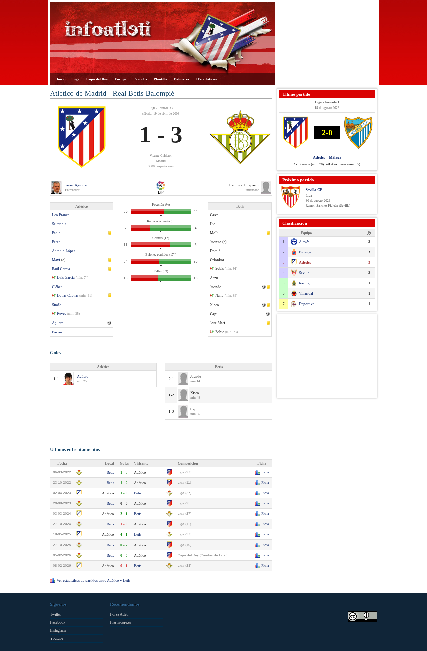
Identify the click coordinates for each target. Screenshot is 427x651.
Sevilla (304, 273)
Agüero (58, 323)
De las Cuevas (67, 295)
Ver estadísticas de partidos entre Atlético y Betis (93, 580)
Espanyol (306, 252)
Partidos (140, 79)
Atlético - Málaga (327, 157)
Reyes (61, 313)
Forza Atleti (119, 614)
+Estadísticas (206, 79)
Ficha (265, 472)
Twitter (55, 614)
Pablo (56, 233)
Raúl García (61, 269)
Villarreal (306, 293)
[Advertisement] (327, 43)
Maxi (56, 260)
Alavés (304, 242)
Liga (76, 79)
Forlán (57, 332)
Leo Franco (61, 215)
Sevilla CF (314, 190)
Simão (57, 305)
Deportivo (307, 304)
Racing (304, 283)
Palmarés (181, 79)
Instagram (58, 630)
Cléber (57, 287)
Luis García (66, 277)
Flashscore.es (120, 622)
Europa (121, 79)
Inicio (61, 79)
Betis (110, 472)
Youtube (56, 638)
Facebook (57, 622)
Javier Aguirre (76, 185)
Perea (56, 242)
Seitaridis (59, 224)
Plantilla (160, 79)
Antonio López (63, 251)
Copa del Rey (97, 79)
